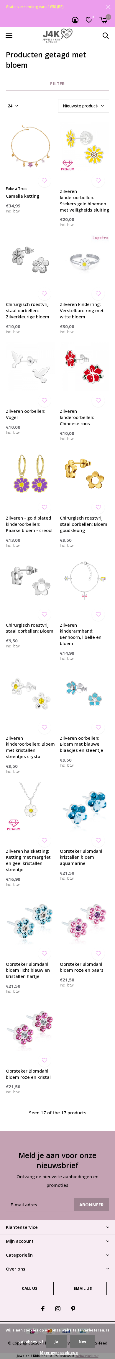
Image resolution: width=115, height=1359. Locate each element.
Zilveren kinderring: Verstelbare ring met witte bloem (82, 310)
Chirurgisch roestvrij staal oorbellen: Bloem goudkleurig (83, 524)
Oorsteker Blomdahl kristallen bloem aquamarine (81, 857)
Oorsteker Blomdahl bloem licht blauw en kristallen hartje (28, 970)
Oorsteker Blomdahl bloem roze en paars (82, 967)
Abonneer (91, 1205)
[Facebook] (43, 1308)
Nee (82, 1341)
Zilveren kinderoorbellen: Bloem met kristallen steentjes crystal (30, 747)
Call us (29, 1288)
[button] (9, 35)
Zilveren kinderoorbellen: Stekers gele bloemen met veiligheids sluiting (84, 200)
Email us (83, 1288)
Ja (56, 1341)
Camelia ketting (22, 196)
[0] (103, 20)
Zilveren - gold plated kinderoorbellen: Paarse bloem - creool (29, 524)
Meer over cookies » (59, 1352)
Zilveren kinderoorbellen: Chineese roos (77, 417)
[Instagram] (57, 1308)
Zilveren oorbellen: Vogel (25, 414)
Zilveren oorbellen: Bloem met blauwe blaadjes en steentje (81, 744)
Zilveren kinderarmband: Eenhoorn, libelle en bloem (80, 634)
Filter (57, 83)
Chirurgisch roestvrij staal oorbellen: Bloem (29, 628)
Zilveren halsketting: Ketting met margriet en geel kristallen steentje (28, 860)
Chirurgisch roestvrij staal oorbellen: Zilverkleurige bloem (27, 310)
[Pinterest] (73, 1308)
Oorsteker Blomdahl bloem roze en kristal (28, 1074)
